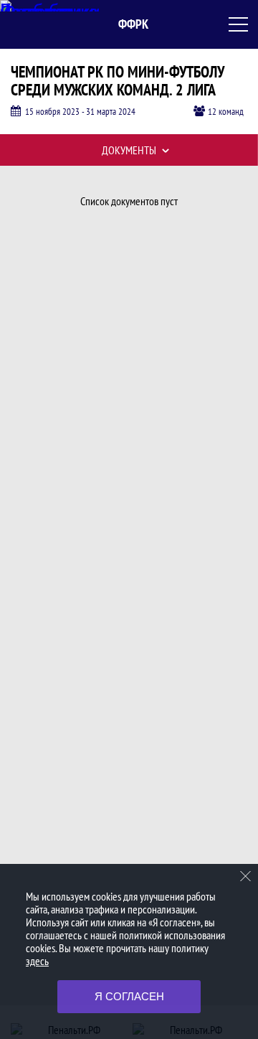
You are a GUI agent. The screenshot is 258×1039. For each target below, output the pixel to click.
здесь (37, 961)
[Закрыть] (245, 876)
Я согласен (129, 996)
